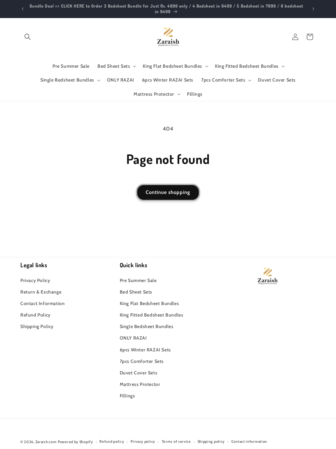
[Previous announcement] (22, 9)
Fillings (127, 396)
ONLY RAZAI (133, 338)
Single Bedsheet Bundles (147, 326)
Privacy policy (143, 441)
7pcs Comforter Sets (142, 361)
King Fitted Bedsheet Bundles (151, 315)
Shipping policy (211, 441)
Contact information (249, 441)
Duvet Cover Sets (139, 373)
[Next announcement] (313, 9)
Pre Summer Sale (138, 280)
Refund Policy (35, 315)
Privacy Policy (35, 280)
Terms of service (176, 441)
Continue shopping (168, 192)
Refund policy (111, 441)
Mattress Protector (140, 384)
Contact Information (42, 303)
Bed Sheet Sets (136, 292)
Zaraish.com (46, 441)
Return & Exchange (40, 292)
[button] (27, 37)
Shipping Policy (36, 326)
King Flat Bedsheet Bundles (149, 303)
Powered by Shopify (75, 441)
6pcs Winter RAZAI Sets (145, 350)
